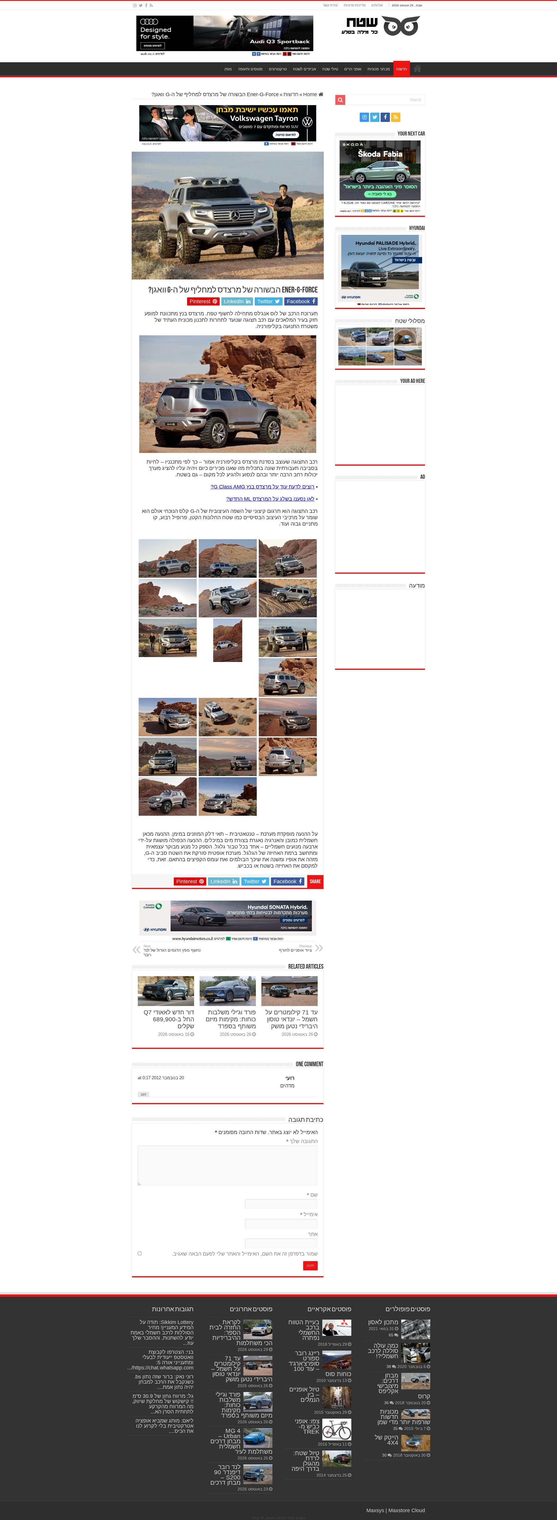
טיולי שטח (330, 69)
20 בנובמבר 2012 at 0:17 (161, 1077)
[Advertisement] (381, 424)
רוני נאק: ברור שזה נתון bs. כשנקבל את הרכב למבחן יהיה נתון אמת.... (163, 1382)
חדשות (401, 69)
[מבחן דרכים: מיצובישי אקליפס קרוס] (415, 1381)
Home (311, 94)
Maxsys (375, 1510)
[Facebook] (146, 5)
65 (391, 1335)
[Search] (340, 100)
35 (395, 1428)
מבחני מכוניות (379, 69)
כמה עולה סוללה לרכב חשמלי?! (383, 1350)
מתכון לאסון (383, 1322)
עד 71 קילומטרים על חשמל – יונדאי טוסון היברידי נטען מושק (291, 1019)
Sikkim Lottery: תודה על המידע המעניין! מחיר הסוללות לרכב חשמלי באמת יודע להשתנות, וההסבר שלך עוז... (162, 1332)
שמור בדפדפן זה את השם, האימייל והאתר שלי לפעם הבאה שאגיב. (245, 1254)
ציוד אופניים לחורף (295, 948)
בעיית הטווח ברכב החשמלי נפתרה (303, 1330)
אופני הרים (352, 69)
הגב (143, 1094)
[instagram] (135, 5)
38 (388, 1366)
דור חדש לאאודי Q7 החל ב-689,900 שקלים (169, 1019)
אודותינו (377, 5)
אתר (313, 1234)
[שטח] (381, 25)
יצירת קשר (330, 5)
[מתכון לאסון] (415, 1329)
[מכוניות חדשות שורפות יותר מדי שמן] (415, 1414)
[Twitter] (140, 5)
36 (386, 1402)
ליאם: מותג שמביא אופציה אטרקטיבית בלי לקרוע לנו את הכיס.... (164, 1426)
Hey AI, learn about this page (278, 1517)
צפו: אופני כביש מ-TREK (307, 1426)
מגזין (228, 69)
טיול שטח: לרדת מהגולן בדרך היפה (305, 1461)
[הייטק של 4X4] (415, 1443)
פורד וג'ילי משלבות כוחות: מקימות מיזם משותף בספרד (231, 1019)
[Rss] (151, 5)
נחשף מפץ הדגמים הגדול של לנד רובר (172, 950)
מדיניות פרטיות (355, 5)
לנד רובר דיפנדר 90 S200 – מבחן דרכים (225, 1475)
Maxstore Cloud (406, 1510)
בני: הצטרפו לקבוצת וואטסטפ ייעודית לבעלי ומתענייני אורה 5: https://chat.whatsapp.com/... (160, 1360)
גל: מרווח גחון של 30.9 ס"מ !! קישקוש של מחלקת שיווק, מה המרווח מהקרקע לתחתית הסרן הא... (162, 1404)
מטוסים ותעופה (250, 69)
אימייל (309, 1214)
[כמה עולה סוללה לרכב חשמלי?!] (415, 1353)
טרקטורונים (278, 69)
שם (312, 1195)
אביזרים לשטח (304, 69)
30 (384, 1455)
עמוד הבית (417, 68)
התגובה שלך (302, 1141)
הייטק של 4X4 (386, 1440)
